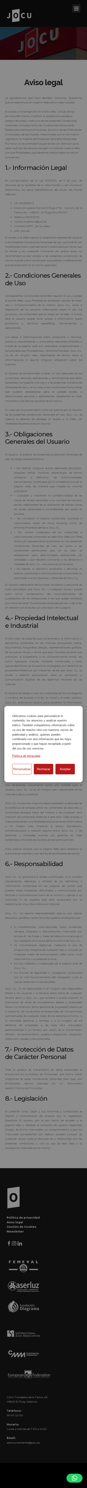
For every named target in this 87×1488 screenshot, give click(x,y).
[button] (74, 1478)
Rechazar (43, 769)
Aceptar (65, 769)
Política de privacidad (26, 756)
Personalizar (22, 769)
